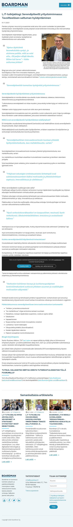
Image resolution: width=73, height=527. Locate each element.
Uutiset (60, 412)
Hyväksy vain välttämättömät (44, 266)
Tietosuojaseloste (32, 491)
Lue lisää (6, 462)
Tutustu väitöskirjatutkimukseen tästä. (53, 77)
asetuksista (57, 260)
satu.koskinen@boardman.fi (12, 380)
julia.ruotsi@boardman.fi (57, 380)
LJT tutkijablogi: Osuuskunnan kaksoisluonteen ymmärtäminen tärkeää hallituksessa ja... (35, 419)
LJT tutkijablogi (15, 412)
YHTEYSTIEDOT (33, 476)
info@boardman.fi (32, 480)
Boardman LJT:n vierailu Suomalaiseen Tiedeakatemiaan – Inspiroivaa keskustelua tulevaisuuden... (59, 419)
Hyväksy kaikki (24, 266)
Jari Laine (26, 340)
